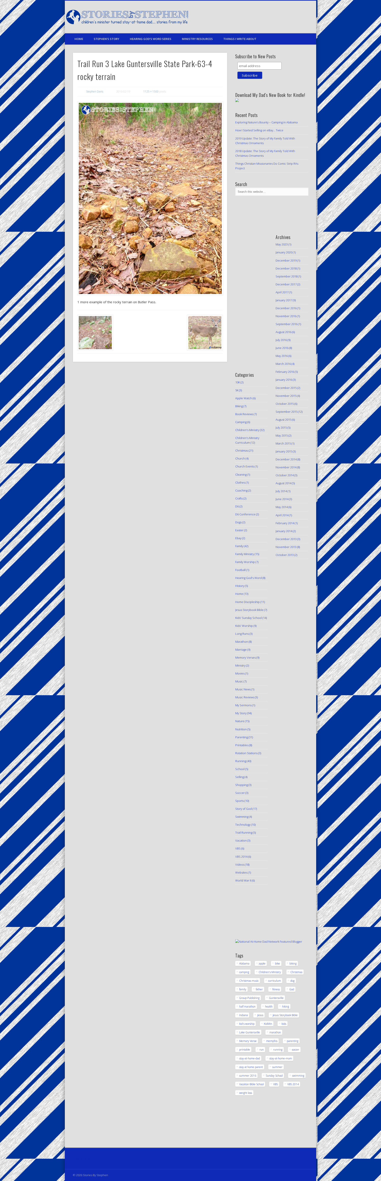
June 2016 (282, 348)
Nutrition (241, 729)
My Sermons (243, 705)
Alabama (244, 963)
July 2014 (281, 491)
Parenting (241, 737)
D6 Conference (245, 514)
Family (239, 546)
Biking (239, 406)
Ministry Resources (197, 39)
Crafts (239, 498)
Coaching (241, 490)
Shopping (241, 785)
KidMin (268, 1024)
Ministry (240, 665)
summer (277, 1067)
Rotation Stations (246, 753)
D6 (237, 506)
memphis (271, 1041)
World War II (243, 880)
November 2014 (286, 467)
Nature (239, 721)
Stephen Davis (94, 91)
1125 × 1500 (151, 91)
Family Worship (245, 562)
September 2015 (286, 412)
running (277, 1049)
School (240, 769)
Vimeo (293, 17)
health (269, 1006)
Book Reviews (244, 414)
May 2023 (282, 244)
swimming (298, 1075)
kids (284, 1024)
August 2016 (283, 332)
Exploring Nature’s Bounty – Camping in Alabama (266, 122)
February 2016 (285, 372)
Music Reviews (244, 697)
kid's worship (246, 1024)
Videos (239, 864)
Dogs (238, 522)
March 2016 (283, 364)
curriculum (274, 981)
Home (79, 39)
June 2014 (282, 499)
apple (262, 963)
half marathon (247, 1006)
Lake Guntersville (249, 1032)
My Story (241, 713)
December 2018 (286, 268)
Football (240, 570)
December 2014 (286, 459)
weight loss (245, 1093)
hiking (285, 1006)
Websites (241, 872)
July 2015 (281, 427)
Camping (241, 422)
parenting (292, 1041)
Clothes (240, 482)
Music (239, 681)
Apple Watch (243, 398)
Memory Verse (248, 1041)
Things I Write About (239, 39)
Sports (239, 801)
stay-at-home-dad (249, 1058)
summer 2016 (247, 1075)
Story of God (243, 809)
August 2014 (283, 483)
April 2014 (282, 515)
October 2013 (285, 555)
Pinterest (284, 17)
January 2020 (284, 252)
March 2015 (283, 443)
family (242, 989)
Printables (241, 745)
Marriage (241, 650)
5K (236, 390)
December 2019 (286, 260)
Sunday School (274, 1075)
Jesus (260, 1015)
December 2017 (286, 284)
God (291, 989)
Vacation (241, 840)
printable (244, 1049)
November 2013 (286, 547)
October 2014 (285, 475)
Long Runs (242, 634)
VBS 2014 (241, 857)
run (262, 1049)
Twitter (274, 17)
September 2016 (286, 324)
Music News (243, 689)
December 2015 (286, 388)
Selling (239, 777)
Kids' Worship (244, 626)
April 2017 (282, 292)
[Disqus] (150, 425)
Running (240, 761)
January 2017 (284, 300)
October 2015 (285, 404)
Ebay (238, 538)
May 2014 (282, 507)
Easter (239, 530)
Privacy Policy (82, 1158)
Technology (242, 825)
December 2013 (286, 539)
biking (293, 963)
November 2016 (286, 316)
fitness (276, 989)
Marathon (241, 642)
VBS (238, 848)
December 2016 (286, 308)
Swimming (241, 817)
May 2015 (282, 435)
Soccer (240, 793)
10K (237, 382)
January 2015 (284, 451)
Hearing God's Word (248, 578)
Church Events (244, 466)
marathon (275, 1032)
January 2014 (284, 531)
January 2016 (284, 380)
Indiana (243, 1015)
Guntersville (276, 998)
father (259, 989)
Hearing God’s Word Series (150, 39)
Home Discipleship (247, 602)
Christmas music (249, 981)
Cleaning (241, 475)
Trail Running (243, 832)
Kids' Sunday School (248, 618)
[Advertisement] (248, 296)
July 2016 (281, 340)
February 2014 (285, 523)
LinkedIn (302, 17)
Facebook (265, 17)
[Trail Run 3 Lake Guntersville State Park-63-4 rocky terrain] (150, 198)
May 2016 (282, 356)
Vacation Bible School (251, 1084)
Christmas (241, 450)
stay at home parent (251, 1067)
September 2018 (286, 276)
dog (292, 981)
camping (244, 972)
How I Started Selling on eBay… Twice (259, 130)
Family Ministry (244, 554)
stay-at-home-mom (280, 1058)
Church (240, 458)
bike (277, 963)
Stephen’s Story (106, 39)
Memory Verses (245, 657)
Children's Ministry (247, 430)
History (239, 586)
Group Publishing (249, 998)
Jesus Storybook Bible (249, 610)
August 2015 (283, 420)
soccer (295, 1049)
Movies (240, 673)
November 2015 (286, 396)
